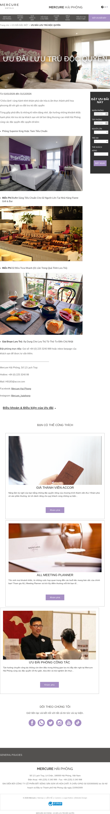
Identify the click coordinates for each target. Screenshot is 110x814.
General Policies (11, 755)
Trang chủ (4, 25)
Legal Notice (68, 798)
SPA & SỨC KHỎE (67, 18)
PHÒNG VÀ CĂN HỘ (20, 18)
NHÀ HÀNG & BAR (32, 18)
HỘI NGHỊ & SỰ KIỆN (44, 18)
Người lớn (97, 129)
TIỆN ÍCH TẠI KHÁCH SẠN (81, 18)
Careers (58, 798)
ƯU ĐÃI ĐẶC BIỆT (56, 18)
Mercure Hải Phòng (7, 18)
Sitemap (40, 798)
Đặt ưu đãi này (99, 18)
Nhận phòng (98, 110)
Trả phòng (97, 120)
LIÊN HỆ (49, 798)
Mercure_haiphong (20, 395)
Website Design (81, 798)
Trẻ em (95, 138)
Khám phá (55, 510)
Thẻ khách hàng (97, 149)
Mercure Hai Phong (21, 388)
